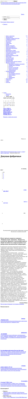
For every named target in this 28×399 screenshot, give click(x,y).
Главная (5, 393)
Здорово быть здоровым (14, 65)
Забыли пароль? (10, 22)
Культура (8, 82)
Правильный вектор (10, 71)
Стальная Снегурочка (11, 53)
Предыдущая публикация (6, 304)
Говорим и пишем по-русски (12, 38)
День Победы (9, 78)
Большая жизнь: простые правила (14, 61)
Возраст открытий (10, 45)
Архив (4, 92)
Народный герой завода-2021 (13, 51)
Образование (12, 77)
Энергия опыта (12, 70)
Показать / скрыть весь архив (10, 116)
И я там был (9, 40)
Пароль (5, 18)
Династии (8, 42)
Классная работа (10, 59)
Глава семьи (9, 43)
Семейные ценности (10, 39)
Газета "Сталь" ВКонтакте (9, 397)
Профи (7, 44)
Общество (8, 79)
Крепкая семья (9, 60)
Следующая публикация (18, 304)
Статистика (6, 394)
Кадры (10, 76)
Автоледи (8, 49)
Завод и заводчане (10, 36)
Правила (19, 393)
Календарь (8, 93)
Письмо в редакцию (12, 393)
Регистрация (3, 22)
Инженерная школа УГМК (12, 55)
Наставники (11, 72)
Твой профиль (12, 75)
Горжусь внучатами (13, 68)
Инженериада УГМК (11, 50)
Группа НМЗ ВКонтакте (21, 397)
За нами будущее (10, 57)
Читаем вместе (9, 37)
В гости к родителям (13, 67)
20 (9, 104)
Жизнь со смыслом (10, 62)
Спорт (7, 81)
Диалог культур (9, 54)
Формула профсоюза (10, 46)
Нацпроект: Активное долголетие (16, 64)
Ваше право (8, 56)
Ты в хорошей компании (14, 73)
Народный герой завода (11, 48)
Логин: (5, 16)
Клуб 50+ (11, 66)
